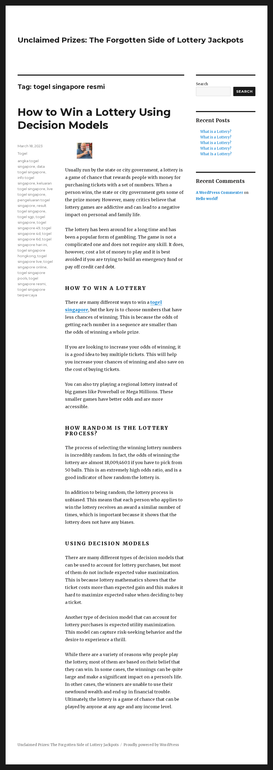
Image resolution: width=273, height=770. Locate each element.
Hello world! (207, 198)
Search (202, 84)
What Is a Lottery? (216, 154)
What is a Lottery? (215, 131)
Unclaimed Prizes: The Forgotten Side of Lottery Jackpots (130, 39)
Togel (22, 153)
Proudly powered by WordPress (151, 745)
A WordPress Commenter (219, 192)
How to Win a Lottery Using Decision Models (94, 118)
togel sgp (26, 217)
